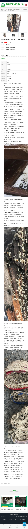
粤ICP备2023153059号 (12, 516)
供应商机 (10, 9)
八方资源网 (10, 519)
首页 (6, 9)
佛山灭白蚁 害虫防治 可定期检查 (7, 509)
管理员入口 (19, 519)
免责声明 (14, 519)
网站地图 (23, 519)
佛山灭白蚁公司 (16, 9)
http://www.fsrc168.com (5, 483)
